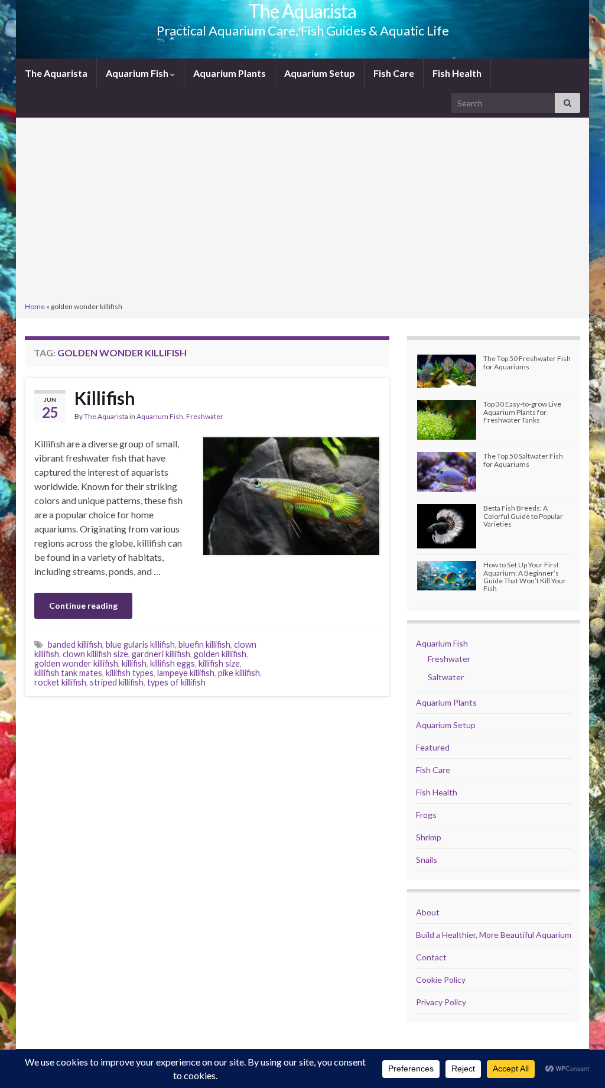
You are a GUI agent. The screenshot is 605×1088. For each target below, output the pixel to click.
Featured (433, 747)
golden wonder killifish (76, 663)
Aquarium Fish (138, 73)
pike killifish (239, 673)
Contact (431, 957)
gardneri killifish (161, 654)
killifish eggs (172, 663)
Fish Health (457, 73)
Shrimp (428, 837)
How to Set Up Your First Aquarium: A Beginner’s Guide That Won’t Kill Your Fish (524, 576)
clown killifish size (95, 654)
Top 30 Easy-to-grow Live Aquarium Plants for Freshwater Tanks (522, 412)
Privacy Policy (441, 1002)
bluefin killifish (204, 644)
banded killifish (75, 644)
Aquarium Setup (319, 73)
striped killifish (117, 682)
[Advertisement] (302, 211)
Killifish (104, 397)
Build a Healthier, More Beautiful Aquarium (493, 935)
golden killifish (220, 654)
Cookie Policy (441, 980)
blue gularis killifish (140, 644)
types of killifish (176, 682)
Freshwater (204, 416)
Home (35, 306)
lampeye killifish (185, 673)
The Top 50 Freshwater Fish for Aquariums (527, 362)
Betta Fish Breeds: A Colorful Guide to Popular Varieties (523, 516)
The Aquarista (56, 73)
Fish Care (393, 73)
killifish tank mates (68, 673)
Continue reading (83, 605)
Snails (426, 860)
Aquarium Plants (229, 73)
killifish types (130, 673)
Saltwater (446, 677)
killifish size (219, 663)
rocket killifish (60, 682)
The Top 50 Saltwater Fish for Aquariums (523, 460)
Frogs (426, 815)
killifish (134, 663)
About (428, 912)
